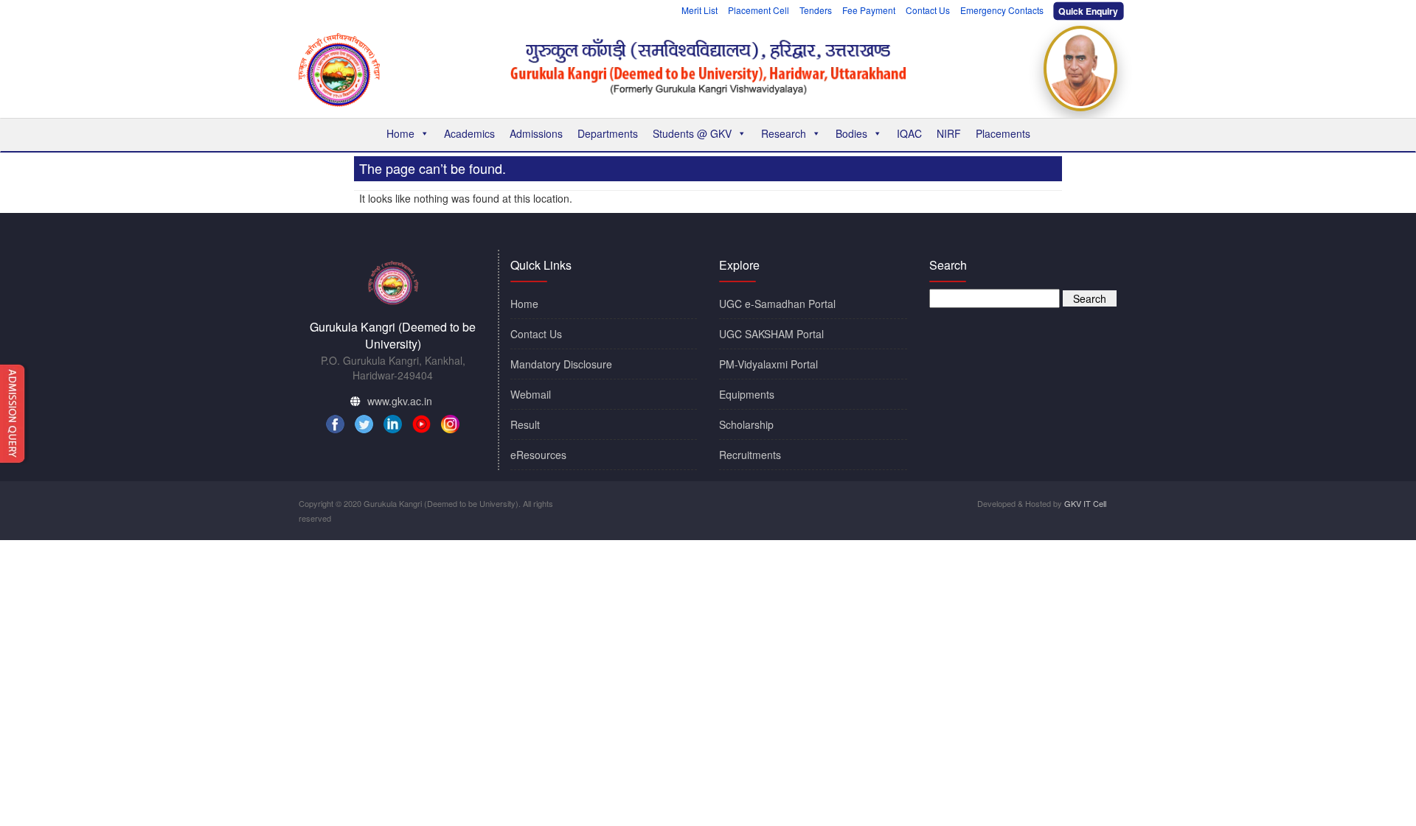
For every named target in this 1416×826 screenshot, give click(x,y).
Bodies (851, 133)
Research (783, 133)
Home (400, 133)
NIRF (949, 133)
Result (525, 424)
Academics (469, 133)
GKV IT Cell (1085, 503)
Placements (1003, 133)
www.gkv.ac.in (399, 400)
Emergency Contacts (1002, 10)
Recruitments (750, 454)
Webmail (530, 394)
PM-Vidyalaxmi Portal (768, 364)
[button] (424, 133)
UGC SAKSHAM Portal (771, 333)
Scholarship (746, 424)
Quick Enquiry (1089, 11)
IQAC (909, 133)
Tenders (815, 10)
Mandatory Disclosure (561, 364)
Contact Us (928, 10)
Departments (607, 133)
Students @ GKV (692, 133)
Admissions (536, 133)
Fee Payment (868, 10)
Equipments (746, 394)
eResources (538, 454)
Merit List (699, 10)
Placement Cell (758, 10)
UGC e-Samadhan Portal (777, 303)
